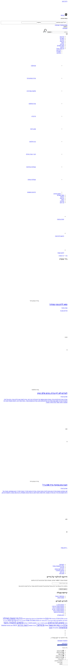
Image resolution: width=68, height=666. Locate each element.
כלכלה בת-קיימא (22, 620)
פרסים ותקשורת (60, 570)
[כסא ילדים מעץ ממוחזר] (54, 287)
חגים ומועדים (60, 615)
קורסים (62, 47)
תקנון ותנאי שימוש (59, 569)
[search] (59, 32)
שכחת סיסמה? (63, 25)
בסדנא (24, 618)
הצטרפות (57, 25)
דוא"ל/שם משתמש (61, 22)
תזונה (50, 627)
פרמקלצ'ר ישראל (59, 596)
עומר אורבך (64, 308)
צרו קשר (62, 202)
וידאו (66, 620)
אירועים (62, 41)
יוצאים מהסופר (44, 620)
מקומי (66, 623)
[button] (34, 540)
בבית (50, 618)
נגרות (65, 625)
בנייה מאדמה (28, 618)
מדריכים (62, 36)
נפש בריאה (33, 129)
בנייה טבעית (33, 618)
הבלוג (62, 42)
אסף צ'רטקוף (64, 396)
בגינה (47, 618)
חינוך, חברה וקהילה (31, 154)
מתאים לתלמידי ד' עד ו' (58, 607)
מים (4, 620)
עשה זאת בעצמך (54, 625)
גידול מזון (19, 618)
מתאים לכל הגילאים (59, 612)
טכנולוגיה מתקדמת (31, 167)
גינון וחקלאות (32, 141)
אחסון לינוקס (61, 597)
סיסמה (38, 22)
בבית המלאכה (32, 103)
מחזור (6, 620)
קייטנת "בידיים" (23, 625)
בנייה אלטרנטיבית (40, 618)
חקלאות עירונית (50, 620)
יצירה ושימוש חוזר (31, 78)
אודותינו (62, 44)
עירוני (61, 625)
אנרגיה (58, 618)
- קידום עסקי (64, 547)
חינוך (63, 620)
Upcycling (65, 618)
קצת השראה (10, 625)
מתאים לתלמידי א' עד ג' (58, 606)
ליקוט (18, 620)
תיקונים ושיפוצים (31, 192)
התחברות (65, 640)
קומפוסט (31, 625)
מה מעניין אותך (60, 48)
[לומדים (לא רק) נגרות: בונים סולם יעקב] (54, 375)
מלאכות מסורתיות (31, 91)
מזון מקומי (10, 620)
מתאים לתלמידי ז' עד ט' (58, 609)
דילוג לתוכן (64, 1)
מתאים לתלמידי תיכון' (58, 610)
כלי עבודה (29, 620)
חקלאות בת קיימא (57, 620)
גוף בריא (34, 116)
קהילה (34, 625)
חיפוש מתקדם (57, 193)
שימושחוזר (63, 627)
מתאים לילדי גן (60, 604)
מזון (15, 620)
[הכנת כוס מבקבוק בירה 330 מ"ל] (54, 467)
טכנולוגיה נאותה (32, 179)
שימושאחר (4, 625)
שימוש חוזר (55, 627)
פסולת (46, 625)
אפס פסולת (54, 618)
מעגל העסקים (60, 45)
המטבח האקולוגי (9, 618)
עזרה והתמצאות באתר (58, 566)
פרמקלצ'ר (33, 65)
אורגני (61, 618)
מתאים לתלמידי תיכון (13, 622)
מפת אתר (61, 573)
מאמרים (62, 38)
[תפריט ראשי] (66, 34)
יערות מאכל (35, 620)
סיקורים (62, 39)
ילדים (40, 620)
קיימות (15, 625)
